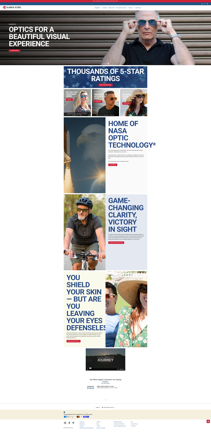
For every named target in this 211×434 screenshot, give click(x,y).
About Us (98, 421)
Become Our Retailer (101, 428)
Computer (82, 426)
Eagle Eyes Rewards (118, 421)
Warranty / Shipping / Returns (120, 426)
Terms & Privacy (134, 423)
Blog (97, 423)
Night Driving (82, 423)
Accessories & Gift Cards (119, 423)
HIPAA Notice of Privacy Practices (87, 428)
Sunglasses (82, 421)
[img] (105, 382)
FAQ (132, 421)
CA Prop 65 (133, 426)
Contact (98, 426)
